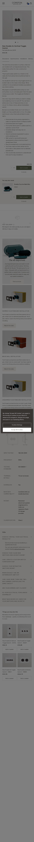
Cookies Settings (17, 425)
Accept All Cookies (17, 429)
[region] (17, 421)
